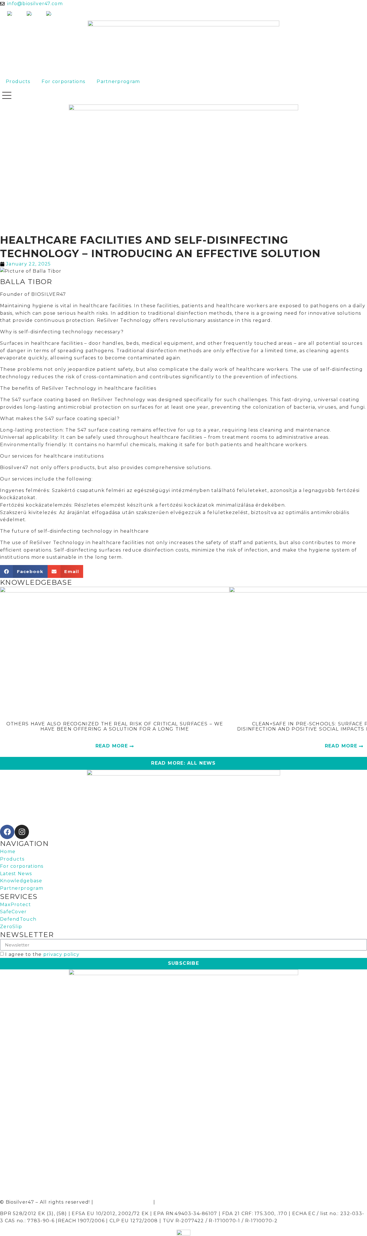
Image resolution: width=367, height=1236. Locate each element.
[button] (24, 571)
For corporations (63, 81)
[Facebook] (7, 832)
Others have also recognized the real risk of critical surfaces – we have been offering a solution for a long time (114, 726)
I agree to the (42, 954)
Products (18, 81)
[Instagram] (22, 832)
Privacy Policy (176, 1202)
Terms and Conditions (123, 1202)
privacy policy (61, 954)
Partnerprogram (118, 81)
